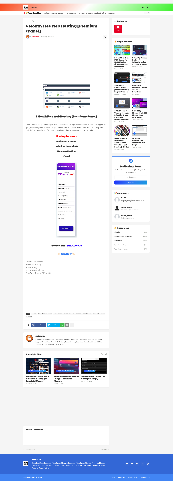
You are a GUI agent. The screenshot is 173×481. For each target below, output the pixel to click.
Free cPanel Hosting (45, 313)
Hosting (29, 316)
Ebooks (130, 232)
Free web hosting (99, 313)
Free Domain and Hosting (72, 313)
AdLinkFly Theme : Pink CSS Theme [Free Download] (139, 114)
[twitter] (132, 464)
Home (34, 7)
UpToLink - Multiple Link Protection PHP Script (138, 141)
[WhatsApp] (62, 325)
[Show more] (72, 325)
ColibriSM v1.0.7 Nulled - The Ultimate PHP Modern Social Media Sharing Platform (79, 13)
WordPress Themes (130, 249)
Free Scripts (130, 241)
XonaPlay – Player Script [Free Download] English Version (121, 88)
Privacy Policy (133, 477)
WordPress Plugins (130, 245)
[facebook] (127, 464)
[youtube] (137, 464)
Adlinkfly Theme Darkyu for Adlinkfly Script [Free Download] (139, 61)
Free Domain (58, 313)
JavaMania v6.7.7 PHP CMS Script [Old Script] (93, 377)
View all (104, 354)
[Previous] (145, 13)
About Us (121, 477)
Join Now (66, 253)
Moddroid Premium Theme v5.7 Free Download (139, 88)
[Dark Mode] (143, 7)
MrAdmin (40, 335)
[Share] (105, 37)
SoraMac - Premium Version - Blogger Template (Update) (66, 378)
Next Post (104, 449)
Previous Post (30, 449)
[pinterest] (148, 464)
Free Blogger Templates (130, 236)
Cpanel (34, 21)
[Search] (148, 7)
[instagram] (143, 464)
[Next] (148, 13)
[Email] (67, 325)
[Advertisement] (66, 59)
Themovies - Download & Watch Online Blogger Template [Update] (37, 378)
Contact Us (145, 477)
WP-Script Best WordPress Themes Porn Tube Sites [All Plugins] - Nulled (121, 142)
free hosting (87, 313)
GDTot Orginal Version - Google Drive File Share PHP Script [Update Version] (121, 115)
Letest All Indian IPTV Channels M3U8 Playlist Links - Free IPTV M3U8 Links (121, 62)
